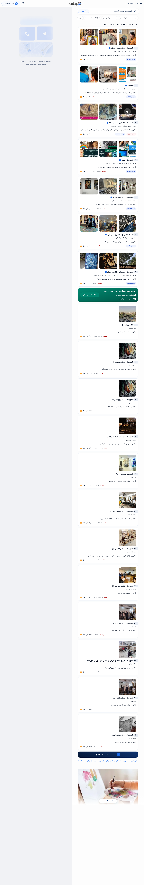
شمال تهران (109, 761)
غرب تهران (126, 761)
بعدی (98, 754)
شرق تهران (133, 761)
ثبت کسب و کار (10, 3)
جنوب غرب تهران (81, 761)
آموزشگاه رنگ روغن (109, 18)
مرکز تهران (102, 761)
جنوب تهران (118, 761)
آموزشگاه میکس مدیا (93, 18)
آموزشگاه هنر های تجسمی (128, 18)
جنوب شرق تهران (92, 761)
